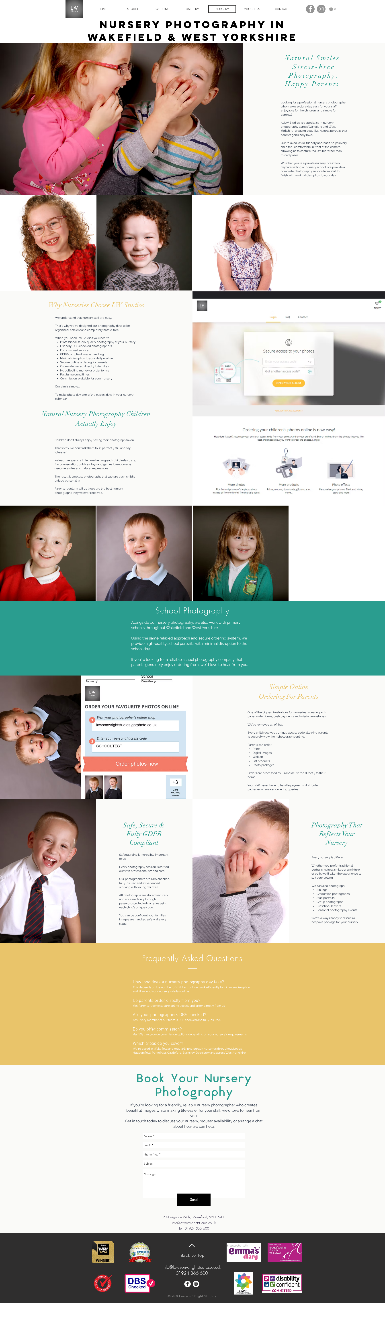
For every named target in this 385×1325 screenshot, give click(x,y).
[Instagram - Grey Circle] (321, 9)
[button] (335, 9)
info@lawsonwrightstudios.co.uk (194, 1223)
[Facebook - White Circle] (187, 1284)
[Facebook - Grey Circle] (310, 9)
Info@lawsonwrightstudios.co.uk (192, 1267)
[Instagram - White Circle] (196, 1284)
